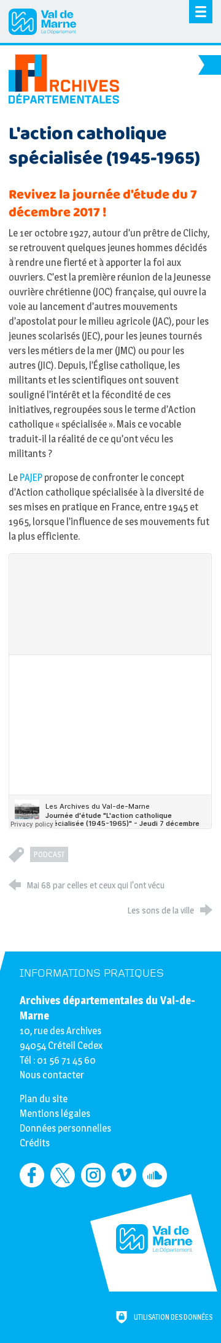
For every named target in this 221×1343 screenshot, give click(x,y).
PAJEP (30, 477)
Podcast (49, 854)
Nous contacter (52, 1075)
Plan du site (44, 1099)
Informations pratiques (92, 973)
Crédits (35, 1143)
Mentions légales (55, 1113)
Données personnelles (65, 1128)
